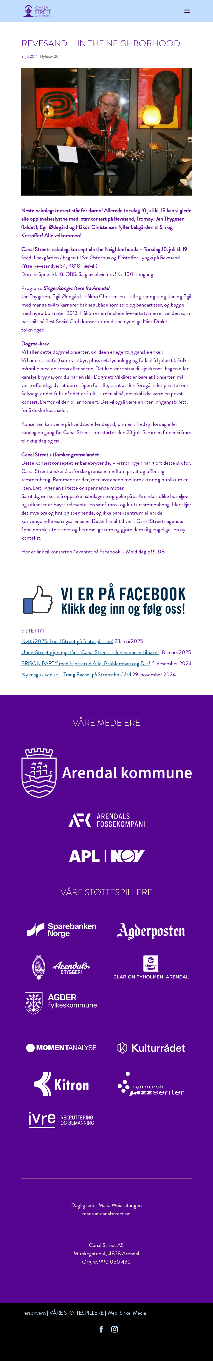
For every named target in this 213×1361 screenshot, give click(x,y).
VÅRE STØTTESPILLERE (76, 1313)
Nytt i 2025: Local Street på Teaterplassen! (67, 641)
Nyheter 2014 (51, 56)
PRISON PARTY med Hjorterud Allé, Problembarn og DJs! (85, 663)
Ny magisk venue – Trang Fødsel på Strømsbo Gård (76, 675)
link (40, 552)
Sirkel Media (133, 1313)
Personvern (33, 1313)
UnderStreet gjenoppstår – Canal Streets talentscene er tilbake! (90, 652)
